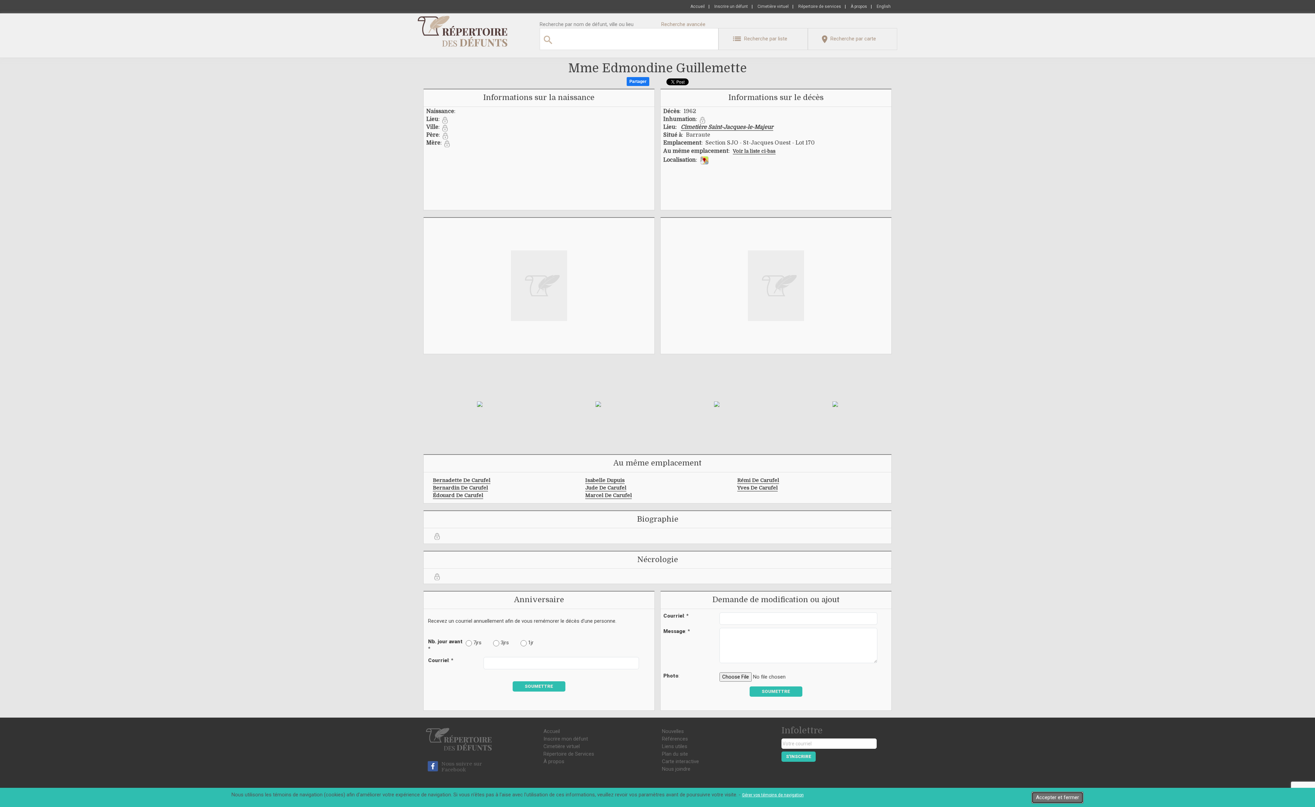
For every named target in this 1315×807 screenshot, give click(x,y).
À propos (859, 6)
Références (675, 739)
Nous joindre (676, 769)
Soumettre (539, 686)
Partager (638, 81)
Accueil (697, 6)
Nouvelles (673, 731)
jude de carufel (605, 488)
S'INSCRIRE (798, 756)
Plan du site (675, 754)
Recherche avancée (683, 24)
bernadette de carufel (461, 480)
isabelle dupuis (605, 480)
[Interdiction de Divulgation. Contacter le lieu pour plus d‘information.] (444, 120)
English (884, 6)
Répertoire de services (819, 6)
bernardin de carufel (460, 488)
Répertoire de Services (568, 754)
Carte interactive (680, 761)
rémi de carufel (758, 480)
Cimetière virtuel (773, 6)
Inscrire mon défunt (565, 739)
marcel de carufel (608, 495)
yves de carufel (757, 488)
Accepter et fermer (1057, 797)
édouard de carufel (458, 495)
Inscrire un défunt (731, 6)
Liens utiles (674, 746)
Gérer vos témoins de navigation (773, 795)
